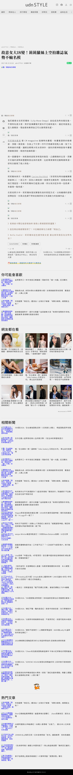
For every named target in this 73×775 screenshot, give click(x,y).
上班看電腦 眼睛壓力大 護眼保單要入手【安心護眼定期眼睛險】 (12, 403)
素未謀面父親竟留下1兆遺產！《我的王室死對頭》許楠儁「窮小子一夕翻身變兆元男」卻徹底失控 (36, 403)
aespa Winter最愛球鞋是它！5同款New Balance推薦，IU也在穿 (41, 534)
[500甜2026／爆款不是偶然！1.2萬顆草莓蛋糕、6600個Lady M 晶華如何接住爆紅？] (7, 633)
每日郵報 (11, 115)
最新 (3, 12)
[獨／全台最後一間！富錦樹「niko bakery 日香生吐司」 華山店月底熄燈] (7, 452)
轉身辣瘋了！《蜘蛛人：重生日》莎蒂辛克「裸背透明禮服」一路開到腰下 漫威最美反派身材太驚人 (36, 351)
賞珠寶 (53, 12)
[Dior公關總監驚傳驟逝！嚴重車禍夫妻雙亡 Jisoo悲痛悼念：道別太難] (7, 716)
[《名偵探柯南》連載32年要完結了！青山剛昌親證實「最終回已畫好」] (7, 748)
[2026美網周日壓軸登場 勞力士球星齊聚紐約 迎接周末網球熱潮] (7, 643)
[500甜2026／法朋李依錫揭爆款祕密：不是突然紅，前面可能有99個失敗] (7, 622)
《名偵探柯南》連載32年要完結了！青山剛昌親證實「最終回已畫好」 (43, 745)
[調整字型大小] (3, 141)
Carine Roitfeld (13, 244)
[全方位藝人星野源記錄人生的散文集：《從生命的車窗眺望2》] (7, 441)
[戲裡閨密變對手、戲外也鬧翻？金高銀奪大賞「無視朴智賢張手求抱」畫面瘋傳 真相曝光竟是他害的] (7, 315)
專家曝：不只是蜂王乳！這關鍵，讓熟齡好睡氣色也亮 (12, 350)
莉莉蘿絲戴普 (35, 244)
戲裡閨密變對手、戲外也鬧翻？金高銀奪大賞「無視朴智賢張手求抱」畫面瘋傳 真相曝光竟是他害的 (61, 403)
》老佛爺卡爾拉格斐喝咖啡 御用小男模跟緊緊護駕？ (32, 223)
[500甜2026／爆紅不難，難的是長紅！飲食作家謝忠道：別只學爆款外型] (7, 611)
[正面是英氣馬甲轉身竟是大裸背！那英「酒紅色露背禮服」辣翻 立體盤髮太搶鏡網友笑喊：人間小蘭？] (7, 675)
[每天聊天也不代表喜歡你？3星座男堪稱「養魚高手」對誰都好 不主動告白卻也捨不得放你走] (7, 494)
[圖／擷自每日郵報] (36, 89)
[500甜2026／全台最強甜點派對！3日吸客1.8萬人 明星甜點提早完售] (7, 430)
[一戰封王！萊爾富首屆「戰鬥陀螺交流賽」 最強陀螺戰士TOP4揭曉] (7, 590)
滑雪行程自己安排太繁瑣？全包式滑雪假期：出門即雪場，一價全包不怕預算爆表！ (60, 377)
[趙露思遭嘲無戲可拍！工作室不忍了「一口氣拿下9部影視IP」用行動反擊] (7, 547)
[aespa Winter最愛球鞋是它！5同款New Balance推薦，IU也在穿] (7, 537)
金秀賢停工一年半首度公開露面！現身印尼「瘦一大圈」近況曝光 (41, 280)
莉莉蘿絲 (24, 244)
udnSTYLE (4, 47)
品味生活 (63, 12)
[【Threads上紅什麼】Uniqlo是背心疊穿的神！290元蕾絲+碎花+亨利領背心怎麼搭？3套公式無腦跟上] (7, 579)
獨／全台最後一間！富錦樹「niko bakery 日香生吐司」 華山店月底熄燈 (36, 377)
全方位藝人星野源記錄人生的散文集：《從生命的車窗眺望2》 (39, 438)
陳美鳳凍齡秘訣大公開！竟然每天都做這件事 (60, 350)
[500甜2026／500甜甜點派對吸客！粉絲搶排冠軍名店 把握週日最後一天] (7, 601)
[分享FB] (3, 121)
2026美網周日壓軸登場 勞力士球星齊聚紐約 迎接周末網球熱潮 (40, 640)
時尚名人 (12, 12)
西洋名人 (21, 47)
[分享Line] (3, 128)
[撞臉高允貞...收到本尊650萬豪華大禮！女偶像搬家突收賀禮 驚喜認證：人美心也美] (7, 293)
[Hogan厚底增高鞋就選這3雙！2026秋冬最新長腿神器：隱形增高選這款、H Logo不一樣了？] (7, 516)
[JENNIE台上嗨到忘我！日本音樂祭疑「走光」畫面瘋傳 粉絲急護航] (7, 738)
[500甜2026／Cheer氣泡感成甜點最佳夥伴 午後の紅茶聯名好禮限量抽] (7, 654)
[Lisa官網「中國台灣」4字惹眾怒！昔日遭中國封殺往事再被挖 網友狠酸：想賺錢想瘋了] (7, 558)
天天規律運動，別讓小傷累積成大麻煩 (12, 376)
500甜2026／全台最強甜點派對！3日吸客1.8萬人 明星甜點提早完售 (43, 427)
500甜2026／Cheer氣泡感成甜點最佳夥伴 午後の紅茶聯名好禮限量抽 (43, 651)
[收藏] (3, 135)
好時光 (44, 12)
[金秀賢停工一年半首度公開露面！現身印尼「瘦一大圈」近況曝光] (7, 283)
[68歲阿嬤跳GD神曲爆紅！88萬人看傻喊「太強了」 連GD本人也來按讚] (7, 727)
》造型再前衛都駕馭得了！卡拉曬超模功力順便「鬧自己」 (35, 229)
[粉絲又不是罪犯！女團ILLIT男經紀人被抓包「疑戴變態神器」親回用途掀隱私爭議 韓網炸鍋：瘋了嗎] (7, 526)
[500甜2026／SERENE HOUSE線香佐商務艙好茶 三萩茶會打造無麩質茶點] (7, 665)
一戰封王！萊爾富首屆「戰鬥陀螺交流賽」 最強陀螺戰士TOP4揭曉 (42, 587)
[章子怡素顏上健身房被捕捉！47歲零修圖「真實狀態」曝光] (7, 759)
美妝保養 (34, 12)
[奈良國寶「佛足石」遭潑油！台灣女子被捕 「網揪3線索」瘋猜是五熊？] (7, 304)
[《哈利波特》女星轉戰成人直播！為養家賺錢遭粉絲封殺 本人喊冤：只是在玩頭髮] (7, 569)
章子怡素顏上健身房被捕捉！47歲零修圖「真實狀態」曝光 (38, 756)
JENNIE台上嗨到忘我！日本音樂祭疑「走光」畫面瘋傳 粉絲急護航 (42, 735)
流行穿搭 (23, 12)
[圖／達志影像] (40, 132)
